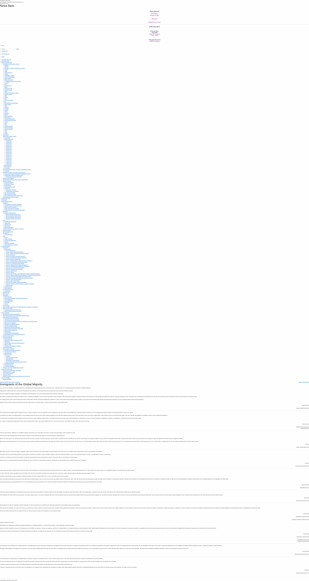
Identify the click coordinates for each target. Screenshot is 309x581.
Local (4, 236)
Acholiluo (6, 65)
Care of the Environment (9, 192)
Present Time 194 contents (14, 382)
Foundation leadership (9, 363)
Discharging (154, 13)
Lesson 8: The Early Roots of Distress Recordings (16, 262)
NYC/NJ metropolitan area (10, 240)
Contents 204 (9, 146)
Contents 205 (9, 147)
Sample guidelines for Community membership (14, 210)
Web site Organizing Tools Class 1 (13, 214)
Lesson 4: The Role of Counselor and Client (15, 256)
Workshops (5, 211)
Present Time (7, 137)
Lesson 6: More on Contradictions (13, 259)
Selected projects (8, 354)
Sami (5, 123)
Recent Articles (7, 166)
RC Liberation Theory (9, 184)
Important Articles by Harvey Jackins (11, 197)
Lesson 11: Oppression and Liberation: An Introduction (17, 266)
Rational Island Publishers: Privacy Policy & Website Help (15, 179)
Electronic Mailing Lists (8, 231)
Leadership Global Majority (12, 357)
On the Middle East (8, 299)
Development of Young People (12, 360)
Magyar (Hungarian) (8, 100)
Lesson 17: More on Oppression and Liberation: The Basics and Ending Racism (23, 275)
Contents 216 (9, 163)
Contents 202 (9, 143)
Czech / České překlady (9, 77)
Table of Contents (154, 34)
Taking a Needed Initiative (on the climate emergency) (16, 298)
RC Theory (6, 171)
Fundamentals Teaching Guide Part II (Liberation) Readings (17, 173)
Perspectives (6, 295)
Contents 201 (9, 142)
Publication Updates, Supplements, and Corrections (14, 172)
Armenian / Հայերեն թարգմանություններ (14, 68)
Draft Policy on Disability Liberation (12, 324)
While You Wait (9, 285)
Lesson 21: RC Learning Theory (13, 281)
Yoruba (5, 133)
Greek (5, 95)
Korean (6, 111)
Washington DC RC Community (11, 244)
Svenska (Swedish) (8, 129)
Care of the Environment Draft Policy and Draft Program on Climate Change (20, 321)
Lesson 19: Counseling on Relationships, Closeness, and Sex (19, 278)
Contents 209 (9, 153)
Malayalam (6, 113)
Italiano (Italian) (7, 104)
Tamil (5, 130)
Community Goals (7, 230)
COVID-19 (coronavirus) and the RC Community (13, 228)
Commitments (7, 291)
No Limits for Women (7, 337)
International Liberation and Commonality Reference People (16, 315)
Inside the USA (7, 224)
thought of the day (5, 53)
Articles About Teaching (11, 189)
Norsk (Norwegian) (8, 116)
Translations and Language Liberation (11, 64)
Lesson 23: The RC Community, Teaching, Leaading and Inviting (20, 283)
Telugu (5, 132)
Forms (4, 220)
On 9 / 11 (6, 304)
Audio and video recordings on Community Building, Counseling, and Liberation (20, 307)
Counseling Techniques (8, 289)
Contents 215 (9, 162)
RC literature (4, 200)
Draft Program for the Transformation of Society (14, 334)
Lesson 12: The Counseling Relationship (15, 267)
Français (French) (8, 90)
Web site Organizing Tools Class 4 (13, 218)
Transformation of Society (9, 187)
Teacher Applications (8, 227)
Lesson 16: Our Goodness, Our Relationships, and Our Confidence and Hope (23, 273)
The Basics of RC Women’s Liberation (12, 346)
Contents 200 (9, 140)
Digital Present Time (154, 22)
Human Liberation (5, 312)
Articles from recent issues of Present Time (13, 195)
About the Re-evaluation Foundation (12, 350)
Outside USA (7, 223)
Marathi (6, 114)
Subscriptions (6, 134)
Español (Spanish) (8, 127)
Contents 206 (9, 149)
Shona (5, 124)
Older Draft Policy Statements (10, 330)
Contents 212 (9, 158)
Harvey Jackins (6, 305)
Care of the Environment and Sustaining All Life (16, 361)
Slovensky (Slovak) (8, 126)
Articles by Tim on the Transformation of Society (13, 367)
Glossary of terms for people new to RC (12, 311)
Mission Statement (8, 338)
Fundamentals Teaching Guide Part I (14, 176)
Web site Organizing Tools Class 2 (13, 215)
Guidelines (5, 202)
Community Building (8, 182)
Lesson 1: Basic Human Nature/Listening (15, 252)
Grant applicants (8, 353)
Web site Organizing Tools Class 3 (13, 217)
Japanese (6, 107)
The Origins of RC (5, 61)
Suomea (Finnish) (8, 88)
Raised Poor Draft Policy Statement (12, 327)
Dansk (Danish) (7, 78)
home (2, 45)
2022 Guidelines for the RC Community (12, 204)
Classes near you (8, 286)
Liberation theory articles (8, 335)
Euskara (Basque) (8, 72)
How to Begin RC (8, 288)
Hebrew (6, 97)
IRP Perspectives (8, 296)
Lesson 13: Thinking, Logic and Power (14, 269)
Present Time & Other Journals (9, 136)
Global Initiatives (9, 359)
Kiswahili (6, 110)
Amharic (6, 69)
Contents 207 (9, 150)
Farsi (5, 84)
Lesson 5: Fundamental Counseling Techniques (16, 257)
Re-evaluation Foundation (8, 348)
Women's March (7, 344)
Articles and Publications (6, 62)
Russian (6, 121)
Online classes (7, 249)
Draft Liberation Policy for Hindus (11, 318)
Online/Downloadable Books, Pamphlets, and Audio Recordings (17, 169)
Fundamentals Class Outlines (12, 191)
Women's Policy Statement (10, 322)
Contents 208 (9, 152)
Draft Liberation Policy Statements (10, 317)
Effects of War (154, 15)
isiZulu (5, 106)
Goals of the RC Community (10, 207)
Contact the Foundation (9, 366)
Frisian (5, 91)
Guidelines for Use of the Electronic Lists (13, 205)
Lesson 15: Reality (10, 272)
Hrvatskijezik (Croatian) (9, 75)
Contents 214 (9, 160)
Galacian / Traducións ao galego (11, 93)
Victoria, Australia (8, 239)
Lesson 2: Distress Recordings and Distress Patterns (17, 253)
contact (3, 56)
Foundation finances (8, 364)
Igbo (5, 101)
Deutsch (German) (8, 94)
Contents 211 (9, 156)
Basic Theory (6, 294)
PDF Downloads (8, 165)
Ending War (6, 302)
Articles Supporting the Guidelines (11, 208)
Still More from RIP (4, 382)
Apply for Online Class (11, 250)
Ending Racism (7, 185)
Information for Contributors (10, 351)
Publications (7, 341)
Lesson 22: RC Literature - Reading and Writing (16, 282)
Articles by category (7, 181)
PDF (156, 35)
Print (152, 35)
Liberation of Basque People (10, 325)
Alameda (6, 241)
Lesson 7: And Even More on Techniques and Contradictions (19, 260)
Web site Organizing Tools (10, 213)
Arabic (5, 71)
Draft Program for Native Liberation (12, 320)
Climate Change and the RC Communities (12, 370)
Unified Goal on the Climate (9, 372)
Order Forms (7, 226)
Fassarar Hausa (7, 85)
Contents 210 (9, 155)
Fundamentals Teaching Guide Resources (13, 175)
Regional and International (10, 221)
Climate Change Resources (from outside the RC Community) (16, 376)
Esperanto (6, 82)
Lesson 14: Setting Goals (11, 270)
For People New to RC (6, 59)
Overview (8, 356)
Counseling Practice (5, 246)
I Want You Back (154, 41)
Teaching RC (7, 188)
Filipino (6, 87)
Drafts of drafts (7, 331)
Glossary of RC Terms (7, 308)
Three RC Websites (5, 377)
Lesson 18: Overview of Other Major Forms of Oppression (18, 276)
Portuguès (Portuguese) (9, 119)
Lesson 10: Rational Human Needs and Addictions (17, 265)
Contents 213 (9, 159)
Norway (6, 237)
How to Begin (6, 247)
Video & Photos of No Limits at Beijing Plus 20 (14, 343)
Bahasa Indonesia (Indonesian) (11, 103)
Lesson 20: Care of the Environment (13, 279)
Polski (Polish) (7, 117)
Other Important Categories (10, 194)
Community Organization (6, 201)
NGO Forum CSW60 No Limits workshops (13, 340)
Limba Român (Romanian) (10, 120)
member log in (4, 51)
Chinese (6, 74)
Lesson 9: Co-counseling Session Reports (15, 263)
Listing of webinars (8, 234)
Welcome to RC (6, 292)
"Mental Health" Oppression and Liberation (13, 328)
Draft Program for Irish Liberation (11, 333)
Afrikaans (6, 66)
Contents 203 (9, 145)
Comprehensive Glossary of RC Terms (12, 309)
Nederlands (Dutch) (8, 79)
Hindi (5, 98)
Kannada (6, 108)
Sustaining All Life (7, 374)
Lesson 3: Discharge (10, 254)
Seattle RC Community (9, 243)
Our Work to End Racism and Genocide (11, 314)
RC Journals (7, 168)
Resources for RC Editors (8, 178)
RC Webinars (6, 233)
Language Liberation (7, 347)
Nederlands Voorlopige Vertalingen (13, 81)
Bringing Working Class (304, 382)
